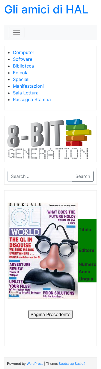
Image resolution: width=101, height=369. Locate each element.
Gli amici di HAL (46, 9)
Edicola (21, 72)
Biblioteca (23, 66)
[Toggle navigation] (16, 32)
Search (82, 176)
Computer (23, 52)
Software (22, 59)
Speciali (21, 79)
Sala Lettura (25, 93)
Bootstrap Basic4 (72, 363)
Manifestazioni (28, 86)
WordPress (35, 363)
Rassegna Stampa (32, 99)
